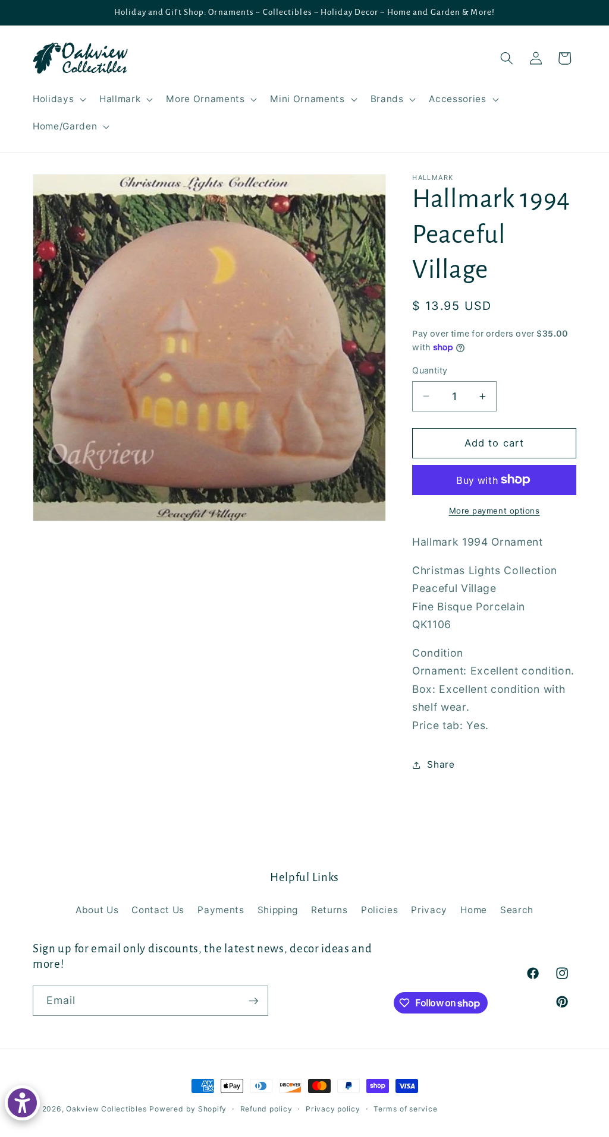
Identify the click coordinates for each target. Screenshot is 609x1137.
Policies (379, 910)
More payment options (494, 510)
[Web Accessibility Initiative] (22, 1103)
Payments (220, 910)
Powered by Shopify (188, 1108)
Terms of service (405, 1108)
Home (473, 910)
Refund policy (266, 1108)
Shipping (278, 910)
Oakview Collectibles (106, 1108)
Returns (329, 910)
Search (516, 910)
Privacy (429, 910)
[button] (58, 99)
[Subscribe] (253, 1001)
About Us (97, 910)
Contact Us (157, 910)
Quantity (430, 370)
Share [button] (440, 764)
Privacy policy (333, 1108)
